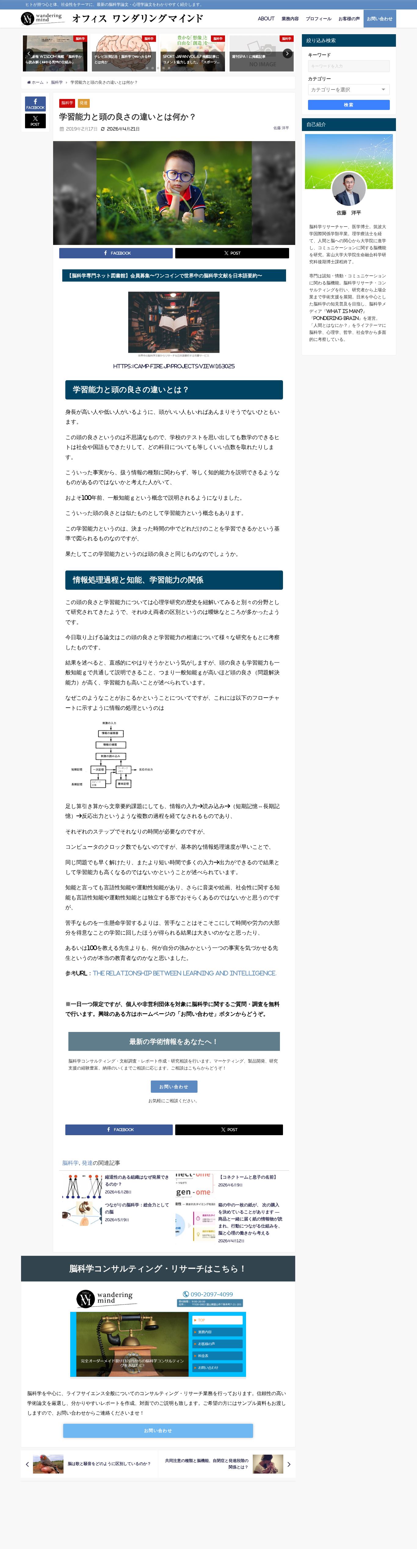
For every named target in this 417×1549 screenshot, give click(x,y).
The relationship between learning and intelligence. (185, 973)
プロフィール (319, 18)
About (266, 18)
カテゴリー (319, 78)
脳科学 (67, 103)
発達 (84, 103)
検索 (349, 104)
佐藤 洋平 (281, 128)
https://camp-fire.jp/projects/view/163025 (174, 366)
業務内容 (290, 18)
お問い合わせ (380, 18)
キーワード (319, 55)
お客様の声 (349, 18)
